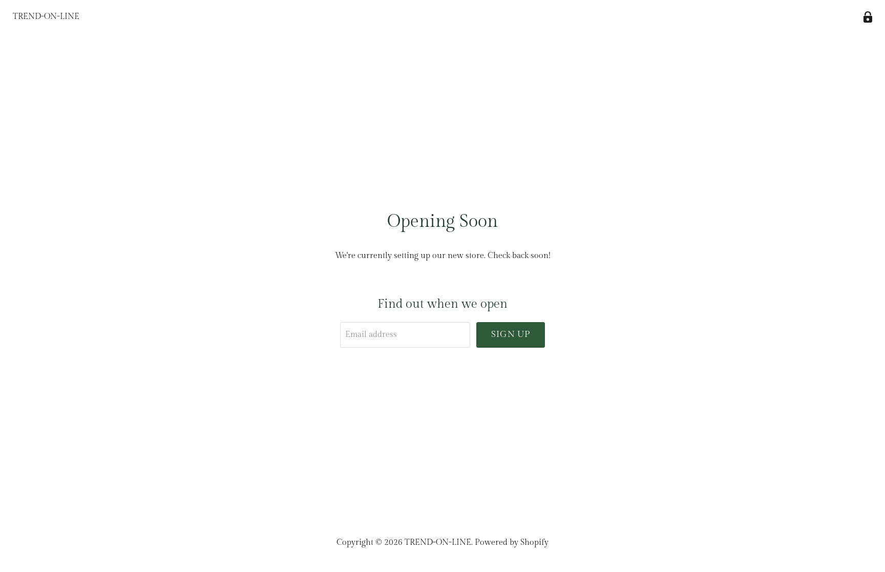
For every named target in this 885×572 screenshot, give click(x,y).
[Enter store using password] (867, 17)
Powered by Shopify (512, 542)
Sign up (510, 334)
